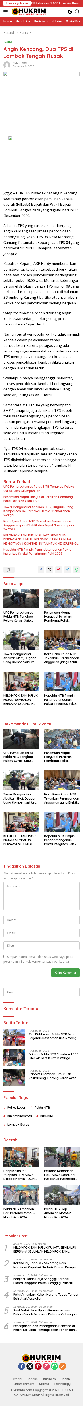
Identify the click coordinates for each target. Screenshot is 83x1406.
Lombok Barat (18, 1124)
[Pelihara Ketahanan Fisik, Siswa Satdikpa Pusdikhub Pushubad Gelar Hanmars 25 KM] (62, 1157)
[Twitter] (29, 1366)
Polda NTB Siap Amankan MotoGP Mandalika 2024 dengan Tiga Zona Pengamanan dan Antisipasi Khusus (58, 1213)
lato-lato (46, 1116)
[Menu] (6, 11)
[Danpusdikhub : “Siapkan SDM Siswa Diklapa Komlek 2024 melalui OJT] (21, 1157)
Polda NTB (42, 1107)
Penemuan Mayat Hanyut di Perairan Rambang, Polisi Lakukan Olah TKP (38, 499)
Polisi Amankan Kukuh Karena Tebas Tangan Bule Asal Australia (46, 1296)
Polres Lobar (16, 1107)
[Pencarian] (77, 11)
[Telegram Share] (67, 569)
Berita (7, 42)
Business (49, 1379)
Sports (44, 1384)
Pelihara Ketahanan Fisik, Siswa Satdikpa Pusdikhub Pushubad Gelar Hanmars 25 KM (60, 1175)
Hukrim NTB (20, 63)
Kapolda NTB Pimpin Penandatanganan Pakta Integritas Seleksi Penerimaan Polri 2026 (37, 552)
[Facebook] (21, 1366)
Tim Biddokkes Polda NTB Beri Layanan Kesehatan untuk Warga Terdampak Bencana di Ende (53, 1036)
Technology (62, 1384)
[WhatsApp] (54, 1366)
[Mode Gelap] (69, 11)
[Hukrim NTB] (28, 11)
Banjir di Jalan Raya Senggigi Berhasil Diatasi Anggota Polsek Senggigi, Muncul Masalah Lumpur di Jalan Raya (43, 1281)
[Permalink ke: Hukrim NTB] (6, 65)
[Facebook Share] (41, 569)
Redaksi (32, 1379)
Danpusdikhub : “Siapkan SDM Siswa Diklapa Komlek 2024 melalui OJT (19, 1175)
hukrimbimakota (19, 1116)
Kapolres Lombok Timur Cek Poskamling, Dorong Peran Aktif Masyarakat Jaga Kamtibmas (52, 1076)
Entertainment (24, 1384)
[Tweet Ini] (49, 569)
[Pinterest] (38, 1366)
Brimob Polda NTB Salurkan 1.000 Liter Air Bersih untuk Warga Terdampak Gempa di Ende (54, 1056)
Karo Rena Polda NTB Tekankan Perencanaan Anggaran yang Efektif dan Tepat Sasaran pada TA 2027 (39, 525)
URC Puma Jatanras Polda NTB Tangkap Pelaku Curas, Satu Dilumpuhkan (38, 489)
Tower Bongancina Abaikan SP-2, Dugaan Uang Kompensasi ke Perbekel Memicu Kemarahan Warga (38, 511)
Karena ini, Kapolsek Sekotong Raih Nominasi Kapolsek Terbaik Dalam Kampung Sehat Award (46, 1265)
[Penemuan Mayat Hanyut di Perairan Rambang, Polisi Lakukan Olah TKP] (62, 598)
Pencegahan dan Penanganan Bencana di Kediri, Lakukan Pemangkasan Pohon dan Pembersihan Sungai (44, 1328)
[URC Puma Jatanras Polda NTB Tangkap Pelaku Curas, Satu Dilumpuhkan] (21, 598)
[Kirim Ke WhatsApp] (76, 569)
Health (65, 1379)
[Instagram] (46, 1366)
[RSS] (62, 1366)
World (17, 1379)
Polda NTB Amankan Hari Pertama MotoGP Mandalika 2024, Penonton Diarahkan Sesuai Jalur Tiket (19, 1213)
